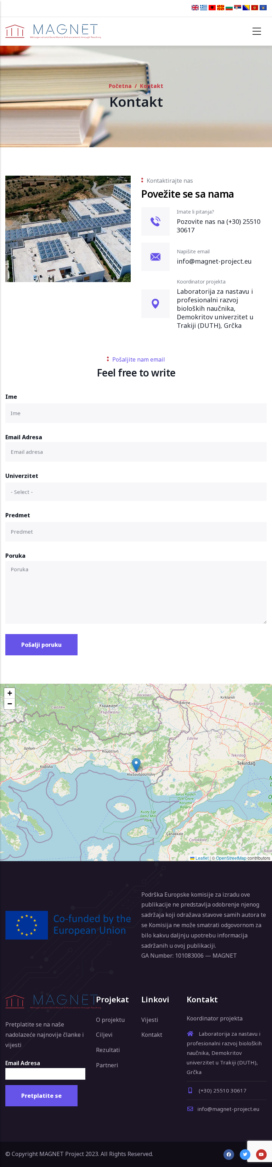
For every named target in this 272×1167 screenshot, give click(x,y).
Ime (11, 397)
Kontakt (151, 1035)
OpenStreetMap (231, 858)
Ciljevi (104, 1035)
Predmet (17, 515)
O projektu (110, 1020)
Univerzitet (21, 476)
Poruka (15, 556)
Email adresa (23, 437)
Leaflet (201, 858)
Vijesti (149, 1020)
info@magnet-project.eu (228, 1108)
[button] (136, 765)
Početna (120, 85)
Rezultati (108, 1050)
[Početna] (53, 31)
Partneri (107, 1065)
